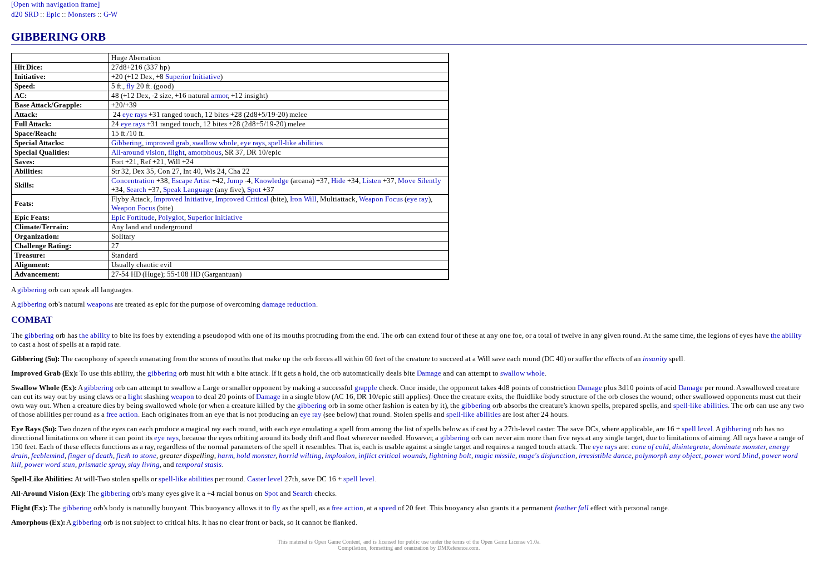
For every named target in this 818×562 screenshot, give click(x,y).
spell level (697, 429)
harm (225, 455)
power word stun (49, 464)
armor (219, 95)
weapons (100, 304)
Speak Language (188, 189)
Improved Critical (242, 199)
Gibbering (126, 143)
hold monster (255, 455)
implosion (340, 455)
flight (176, 152)
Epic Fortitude (133, 217)
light (135, 396)
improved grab (167, 143)
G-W (110, 14)
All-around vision (138, 152)
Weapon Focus (381, 199)
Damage (429, 373)
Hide (338, 180)
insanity (655, 358)
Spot (254, 189)
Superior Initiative (192, 76)
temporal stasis (198, 464)
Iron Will (303, 199)
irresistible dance (605, 455)
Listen (371, 180)
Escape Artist (190, 180)
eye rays (134, 114)
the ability (94, 335)
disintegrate (690, 446)
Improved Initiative (183, 199)
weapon (182, 396)
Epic (53, 14)
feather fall (572, 508)
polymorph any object (668, 455)
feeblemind (48, 455)
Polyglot (171, 217)
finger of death (90, 455)
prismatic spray (101, 464)
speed (387, 508)
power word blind (731, 455)
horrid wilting (300, 455)
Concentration (133, 180)
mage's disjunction (547, 455)
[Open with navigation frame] (55, 4)
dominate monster (739, 446)
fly (130, 86)
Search (136, 189)
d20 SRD (24, 14)
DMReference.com (458, 548)
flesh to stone (136, 455)
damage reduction (289, 304)
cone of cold (650, 446)
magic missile (495, 455)
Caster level (265, 479)
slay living (144, 464)
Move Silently (419, 180)
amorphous (204, 152)
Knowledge (271, 180)
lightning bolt (450, 455)
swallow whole (215, 143)
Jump (235, 180)
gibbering (32, 289)
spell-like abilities (295, 143)
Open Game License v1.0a (510, 542)
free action (122, 414)
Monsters (82, 14)
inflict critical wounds (392, 455)
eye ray (417, 199)
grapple (365, 387)
